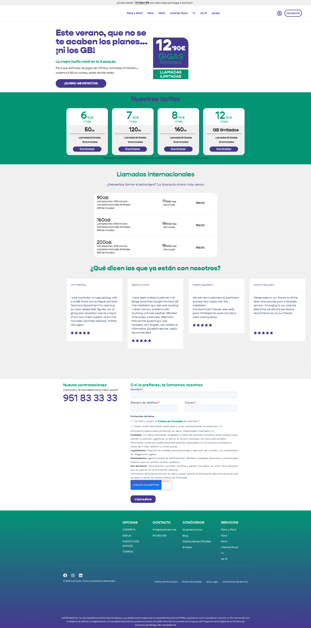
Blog (185, 535)
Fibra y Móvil (135, 13)
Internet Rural (179, 13)
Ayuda (216, 13)
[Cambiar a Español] (270, 13)
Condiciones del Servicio (235, 582)
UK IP (203, 13)
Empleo (187, 547)
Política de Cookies (192, 582)
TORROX (127, 551)
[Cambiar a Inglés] (259, 13)
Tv (194, 13)
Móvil (162, 13)
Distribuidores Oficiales (197, 541)
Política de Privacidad (166, 582)
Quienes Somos (192, 529)
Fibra (150, 13)
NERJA (126, 535)
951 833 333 (160, 535)
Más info (200, 203)
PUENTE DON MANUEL (130, 543)
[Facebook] (65, 575)
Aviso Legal (212, 582)
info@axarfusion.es (164, 529)
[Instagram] (73, 575)
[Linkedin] (81, 575)
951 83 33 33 (90, 398)
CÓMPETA (129, 529)
